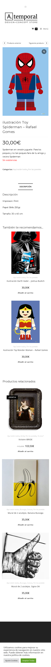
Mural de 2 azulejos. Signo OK (25, 586)
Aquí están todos (20, 169)
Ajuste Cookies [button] (11, 660)
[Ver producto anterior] (5, 43)
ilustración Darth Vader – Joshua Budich (25, 281)
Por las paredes (34, 169)
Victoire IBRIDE (25, 439)
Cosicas (29, 509)
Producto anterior (14, 43)
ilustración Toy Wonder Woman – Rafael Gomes (25, 350)
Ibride (23, 436)
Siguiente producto (36, 43)
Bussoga (23, 509)
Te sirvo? (41, 436)
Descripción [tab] (25, 186)
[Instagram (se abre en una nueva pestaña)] (25, 6)
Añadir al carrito (25, 293)
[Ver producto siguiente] (46, 43)
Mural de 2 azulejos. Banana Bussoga (25, 513)
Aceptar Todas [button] (28, 660)
